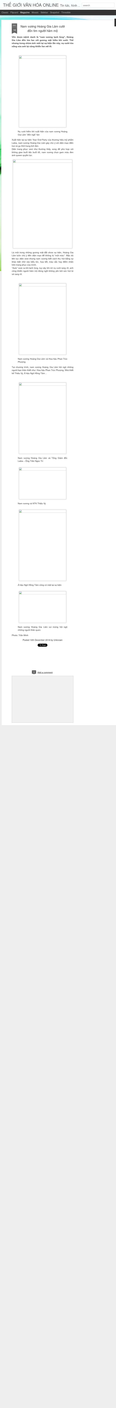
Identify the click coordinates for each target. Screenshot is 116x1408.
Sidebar (44, 12)
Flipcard (14, 12)
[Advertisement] (90, 71)
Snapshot (54, 12)
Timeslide (66, 12)
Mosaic (35, 12)
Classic (5, 12)
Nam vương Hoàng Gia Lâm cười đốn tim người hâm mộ (43, 28)
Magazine (25, 12)
